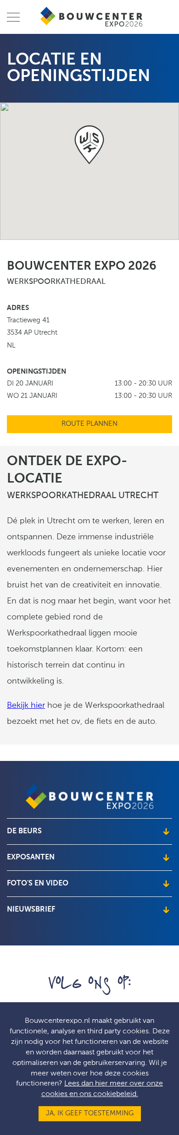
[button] (89, 144)
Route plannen (89, 424)
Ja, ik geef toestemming (90, 1113)
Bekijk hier (26, 706)
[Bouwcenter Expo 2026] (92, 17)
